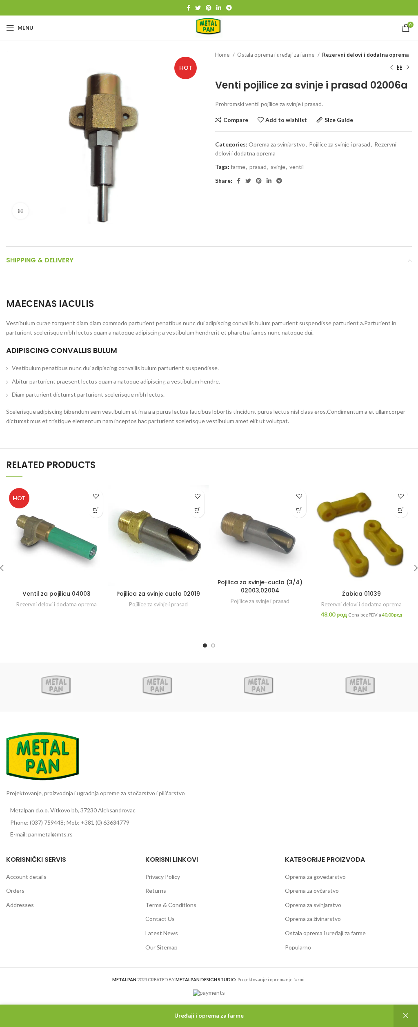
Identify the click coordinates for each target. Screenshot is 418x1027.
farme (238, 166)
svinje (278, 166)
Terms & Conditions (170, 904)
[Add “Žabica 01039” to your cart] (401, 511)
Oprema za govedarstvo (315, 876)
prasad (258, 166)
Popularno (298, 947)
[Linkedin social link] (219, 7)
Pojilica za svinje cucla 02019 (158, 594)
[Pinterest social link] (208, 7)
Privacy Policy (162, 876)
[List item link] (104, 822)
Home (223, 54)
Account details (26, 876)
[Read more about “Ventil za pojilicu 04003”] (96, 511)
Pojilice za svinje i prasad (339, 144)
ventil (296, 166)
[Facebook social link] (188, 7)
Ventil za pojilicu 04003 (56, 594)
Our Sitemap (161, 947)
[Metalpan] (56, 687)
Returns (155, 890)
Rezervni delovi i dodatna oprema (365, 54)
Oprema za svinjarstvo (277, 144)
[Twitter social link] (198, 7)
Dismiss (406, 1016)
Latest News (161, 932)
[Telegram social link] (229, 7)
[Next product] (408, 67)
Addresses (20, 904)
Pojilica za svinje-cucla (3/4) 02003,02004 (260, 586)
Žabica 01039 (361, 594)
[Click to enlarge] (20, 211)
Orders (15, 890)
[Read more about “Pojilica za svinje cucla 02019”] (197, 511)
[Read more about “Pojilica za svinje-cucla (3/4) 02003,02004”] (299, 511)
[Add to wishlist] (96, 496)
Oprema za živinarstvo (313, 918)
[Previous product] (391, 67)
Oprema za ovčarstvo (312, 890)
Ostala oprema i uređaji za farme (276, 54)
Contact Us (160, 918)
